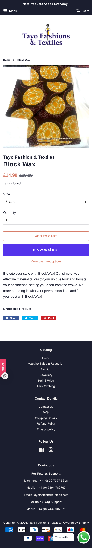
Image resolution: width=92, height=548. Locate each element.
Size (6, 194)
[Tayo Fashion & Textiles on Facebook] (41, 450)
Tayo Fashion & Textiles (44, 522)
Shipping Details (46, 418)
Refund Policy (46, 423)
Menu (12, 11)
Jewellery (46, 375)
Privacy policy (46, 429)
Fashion (46, 369)
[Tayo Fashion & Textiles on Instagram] (50, 450)
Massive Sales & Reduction (46, 363)
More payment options (46, 261)
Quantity (9, 212)
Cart (85, 11)
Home (6, 60)
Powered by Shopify (75, 522)
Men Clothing (46, 386)
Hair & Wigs (46, 380)
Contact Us (46, 406)
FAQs (46, 412)
